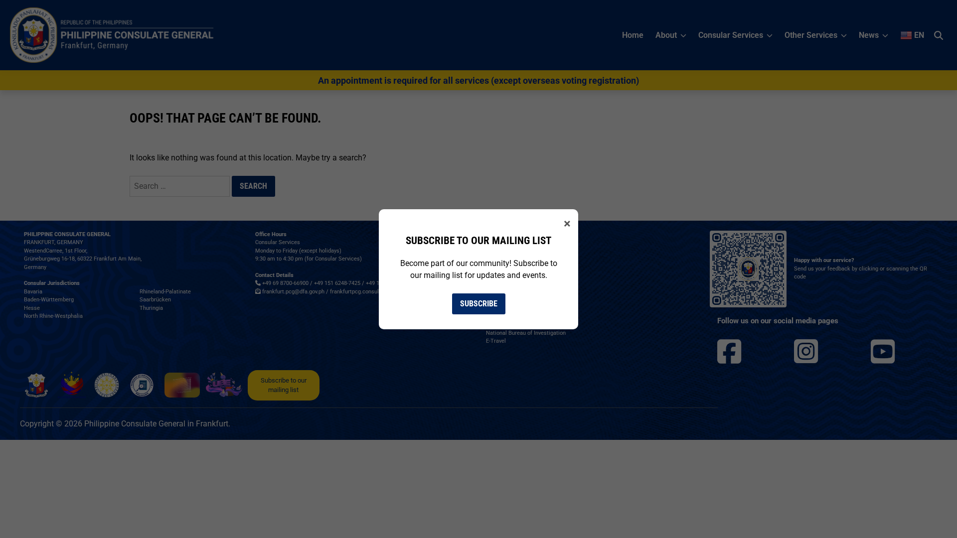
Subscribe (478, 303)
